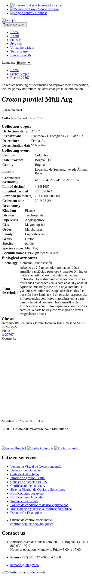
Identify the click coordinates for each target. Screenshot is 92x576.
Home (14, 32)
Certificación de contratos (27, 486)
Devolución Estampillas (26, 512)
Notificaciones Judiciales (27, 497)
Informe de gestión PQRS (27, 478)
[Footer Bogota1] (14, 448)
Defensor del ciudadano (26, 470)
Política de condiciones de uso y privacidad (39, 505)
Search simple (19, 74)
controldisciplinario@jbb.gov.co (31, 524)
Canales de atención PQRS (28, 482)
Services (16, 43)
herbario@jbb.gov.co (24, 565)
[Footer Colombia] (40, 448)
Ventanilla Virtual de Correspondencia (36, 466)
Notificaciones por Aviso (27, 493)
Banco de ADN (20, 55)
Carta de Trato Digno (24, 474)
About (14, 36)
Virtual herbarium (22, 47)
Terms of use (19, 51)
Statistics (16, 40)
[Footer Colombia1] (66, 448)
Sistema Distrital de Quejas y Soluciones (37, 489)
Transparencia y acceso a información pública (41, 509)
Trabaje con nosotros (24, 501)
